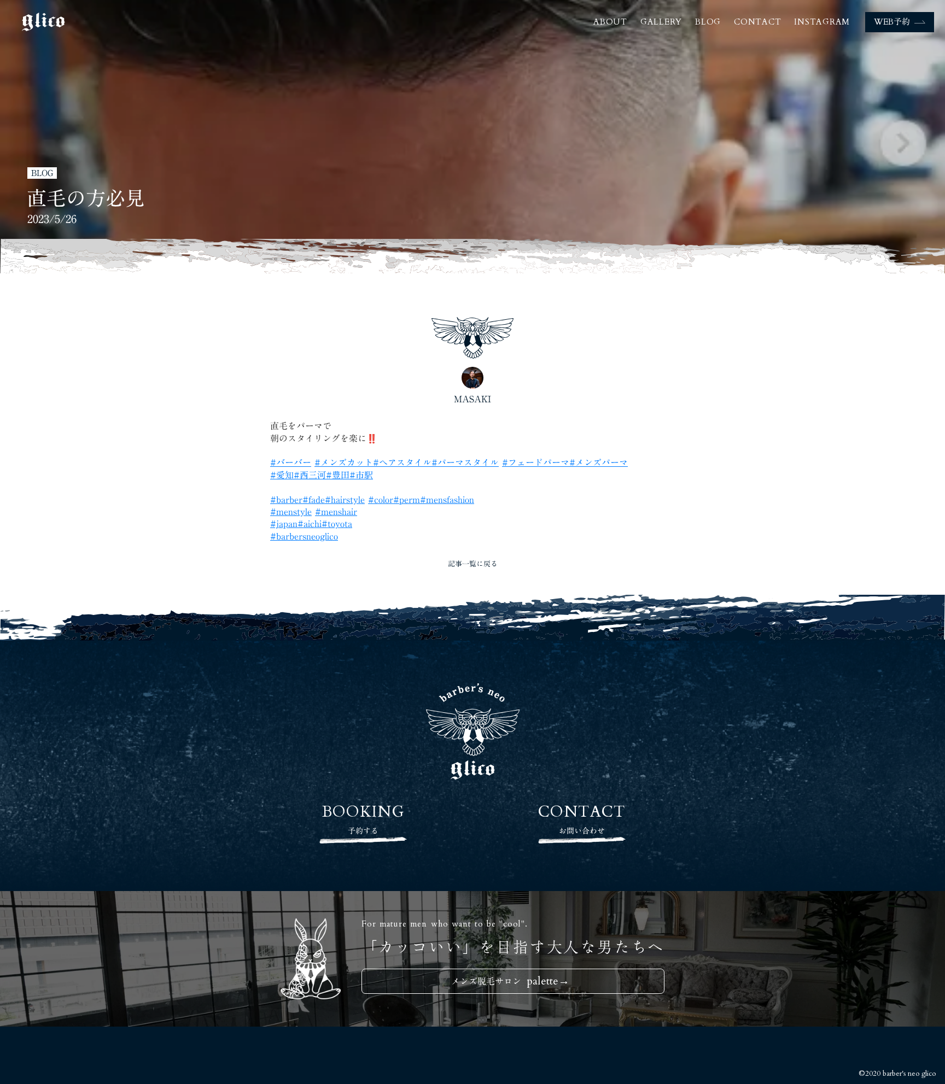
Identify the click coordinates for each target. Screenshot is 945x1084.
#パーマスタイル (465, 462)
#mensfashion (447, 499)
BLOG (708, 21)
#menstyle (291, 511)
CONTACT (757, 21)
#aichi (310, 523)
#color (380, 499)
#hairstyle (345, 499)
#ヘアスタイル (402, 462)
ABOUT (610, 21)
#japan (284, 523)
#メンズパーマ (598, 462)
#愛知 (282, 475)
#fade (313, 499)
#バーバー (290, 462)
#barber (286, 499)
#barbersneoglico (304, 536)
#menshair (336, 511)
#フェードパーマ (535, 462)
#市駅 (361, 475)
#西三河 (310, 475)
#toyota (337, 523)
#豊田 (337, 475)
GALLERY (661, 21)
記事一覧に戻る (473, 564)
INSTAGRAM (822, 21)
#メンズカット (343, 462)
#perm (406, 499)
